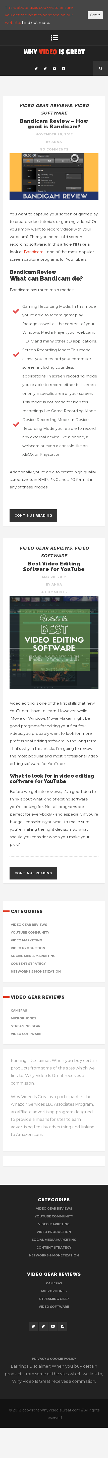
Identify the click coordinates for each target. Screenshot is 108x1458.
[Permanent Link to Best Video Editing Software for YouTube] (54, 687)
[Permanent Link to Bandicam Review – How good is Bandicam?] (54, 198)
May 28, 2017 (54, 577)
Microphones (23, 1018)
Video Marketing (26, 940)
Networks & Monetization (36, 971)
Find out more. (36, 22)
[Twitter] (36, 68)
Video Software (26, 1034)
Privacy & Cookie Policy (54, 1359)
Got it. (95, 15)
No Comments (54, 149)
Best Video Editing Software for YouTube (54, 566)
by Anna (54, 142)
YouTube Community (30, 932)
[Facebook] (63, 68)
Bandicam (33, 251)
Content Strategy (28, 964)
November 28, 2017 (54, 134)
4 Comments (54, 592)
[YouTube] (54, 68)
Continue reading (33, 515)
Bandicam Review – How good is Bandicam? (54, 124)
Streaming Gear (25, 1026)
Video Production (28, 948)
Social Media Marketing (33, 956)
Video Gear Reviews (45, 105)
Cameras (19, 1010)
